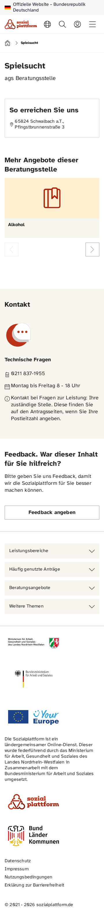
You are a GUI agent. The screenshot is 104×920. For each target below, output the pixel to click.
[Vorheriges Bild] (11, 249)
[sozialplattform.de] (21, 24)
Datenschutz (18, 860)
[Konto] (77, 24)
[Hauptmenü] (92, 24)
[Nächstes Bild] (92, 249)
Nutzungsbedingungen (28, 877)
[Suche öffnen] (62, 24)
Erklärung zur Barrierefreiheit (34, 885)
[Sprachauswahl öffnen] (47, 24)
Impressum (17, 869)
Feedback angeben (52, 512)
